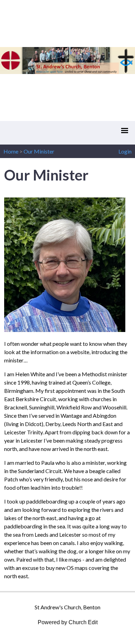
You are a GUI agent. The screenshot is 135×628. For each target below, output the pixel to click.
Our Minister (39, 151)
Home (10, 151)
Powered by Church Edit (68, 622)
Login (125, 151)
